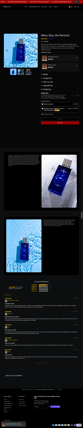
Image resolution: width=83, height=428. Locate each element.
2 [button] (39, 363)
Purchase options (45, 101)
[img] (8, 298)
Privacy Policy (22, 401)
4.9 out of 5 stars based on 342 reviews (44, 389)
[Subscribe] (48, 406)
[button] (75, 7)
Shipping (45, 95)
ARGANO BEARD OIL (8, 405)
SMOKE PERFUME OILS (8, 403)
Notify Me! (60, 122)
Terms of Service (22, 405)
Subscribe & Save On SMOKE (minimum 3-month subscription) (54, 109)
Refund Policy (22, 403)
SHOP (5, 399)
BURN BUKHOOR (7, 407)
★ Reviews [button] (81, 215)
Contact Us (21, 399)
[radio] (42, 104)
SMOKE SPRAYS (7, 401)
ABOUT (5, 409)
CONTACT (6, 411)
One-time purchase (48, 104)
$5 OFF (76, 1)
